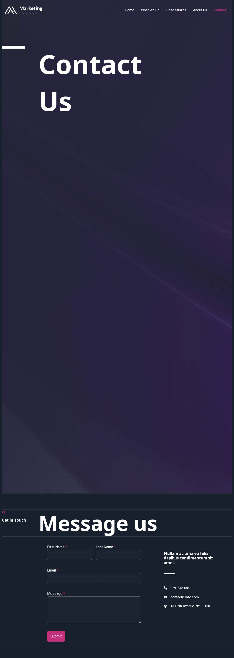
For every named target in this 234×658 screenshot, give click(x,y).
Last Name (106, 547)
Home (129, 10)
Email (52, 570)
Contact (220, 10)
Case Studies (176, 10)
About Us (200, 10)
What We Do (150, 10)
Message (56, 593)
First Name (57, 547)
